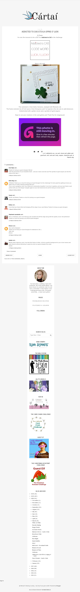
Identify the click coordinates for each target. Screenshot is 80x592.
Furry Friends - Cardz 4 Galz (40, 558)
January (34, 563)
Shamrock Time (36, 550)
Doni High (11, 167)
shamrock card (68, 155)
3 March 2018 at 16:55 (15, 175)
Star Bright (35, 538)
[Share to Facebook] (34, 152)
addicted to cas (50, 153)
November (35, 502)
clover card (64, 153)
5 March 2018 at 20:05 (15, 209)
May (33, 516)
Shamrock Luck (36, 547)
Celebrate (35, 536)
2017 (32, 566)
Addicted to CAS (46, 37)
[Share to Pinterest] (41, 152)
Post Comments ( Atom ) (18, 258)
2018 (32, 498)
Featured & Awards (40, 305)
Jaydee (11, 240)
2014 (32, 570)
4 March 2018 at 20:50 (15, 199)
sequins (61, 155)
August (34, 509)
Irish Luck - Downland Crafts (40, 545)
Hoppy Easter (36, 527)
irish (48, 155)
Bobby (10, 205)
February (35, 561)
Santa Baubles (36, 541)
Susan (10, 195)
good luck (43, 155)
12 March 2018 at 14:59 (15, 220)
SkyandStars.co (46, 589)
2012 (32, 575)
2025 (32, 496)
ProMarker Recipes (40, 301)
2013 (32, 573)
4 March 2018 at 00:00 (15, 190)
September (35, 507)
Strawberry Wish (36, 534)
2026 (32, 494)
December (35, 500)
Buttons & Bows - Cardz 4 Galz (40, 532)
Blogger (58, 585)
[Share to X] (38, 152)
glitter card (70, 153)
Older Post (71, 255)
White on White (36, 522)
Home (40, 255)
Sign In (2, 580)
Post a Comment (11, 251)
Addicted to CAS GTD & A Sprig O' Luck (41, 555)
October (34, 505)
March (34, 520)
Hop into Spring (36, 525)
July (33, 511)
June (33, 514)
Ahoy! (33, 543)
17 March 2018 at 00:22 (15, 248)
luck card (52, 155)
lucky (57, 155)
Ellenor (11, 225)
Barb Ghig (11, 180)
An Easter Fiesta (36, 529)
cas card (57, 153)
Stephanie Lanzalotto (15, 214)
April (33, 518)
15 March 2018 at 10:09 (15, 235)
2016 (32, 568)
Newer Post (9, 255)
